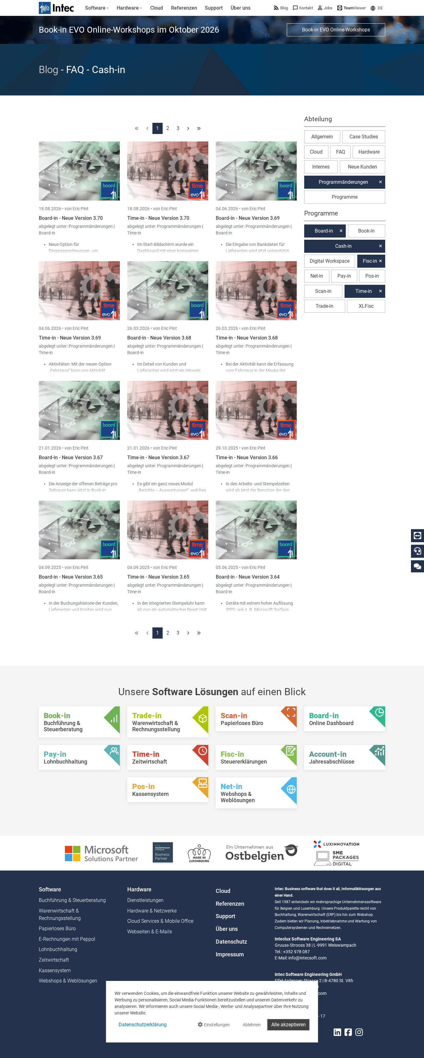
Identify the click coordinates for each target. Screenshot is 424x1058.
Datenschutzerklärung (143, 1025)
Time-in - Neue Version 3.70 (158, 218)
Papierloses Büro (57, 928)
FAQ (340, 152)
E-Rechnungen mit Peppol (67, 939)
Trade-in (324, 306)
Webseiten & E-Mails (149, 932)
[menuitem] (97, 8)
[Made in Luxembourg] (199, 853)
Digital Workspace (330, 261)
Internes (321, 167)
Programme (345, 197)
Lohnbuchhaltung (58, 949)
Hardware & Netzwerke (152, 911)
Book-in (366, 231)
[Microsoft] (101, 853)
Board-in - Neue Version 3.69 (248, 218)
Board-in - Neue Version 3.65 (71, 577)
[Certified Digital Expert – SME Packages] (336, 853)
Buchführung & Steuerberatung (72, 900)
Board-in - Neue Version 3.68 (159, 338)
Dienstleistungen (145, 900)
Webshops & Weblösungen (68, 981)
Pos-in (372, 276)
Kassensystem (55, 970)
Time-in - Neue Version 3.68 (247, 338)
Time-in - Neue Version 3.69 (70, 338)
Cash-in (343, 246)
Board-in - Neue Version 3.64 (248, 577)
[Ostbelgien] (262, 853)
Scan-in (323, 291)
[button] (376, 8)
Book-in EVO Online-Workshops (336, 30)
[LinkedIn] (337, 1032)
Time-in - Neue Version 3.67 (158, 457)
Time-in (134, 232)
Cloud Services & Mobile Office (160, 921)
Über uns (227, 929)
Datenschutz (231, 942)
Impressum (230, 954)
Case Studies (364, 137)
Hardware (369, 152)
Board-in (47, 232)
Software (50, 889)
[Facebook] (348, 1032)
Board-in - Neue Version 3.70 (71, 218)
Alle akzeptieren (288, 1025)
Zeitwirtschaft (54, 960)
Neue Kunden (362, 167)
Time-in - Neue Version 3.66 (247, 457)
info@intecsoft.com (307, 957)
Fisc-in (370, 261)
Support (225, 916)
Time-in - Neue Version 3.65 (158, 577)
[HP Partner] (163, 853)
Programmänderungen (91, 226)
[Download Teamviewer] (417, 535)
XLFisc (366, 306)
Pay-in (344, 276)
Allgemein (322, 137)
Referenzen (230, 904)
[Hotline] (417, 550)
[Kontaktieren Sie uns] (417, 566)
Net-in (316, 276)
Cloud (316, 152)
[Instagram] (359, 1032)
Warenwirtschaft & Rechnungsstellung (60, 914)
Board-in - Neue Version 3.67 (71, 457)
